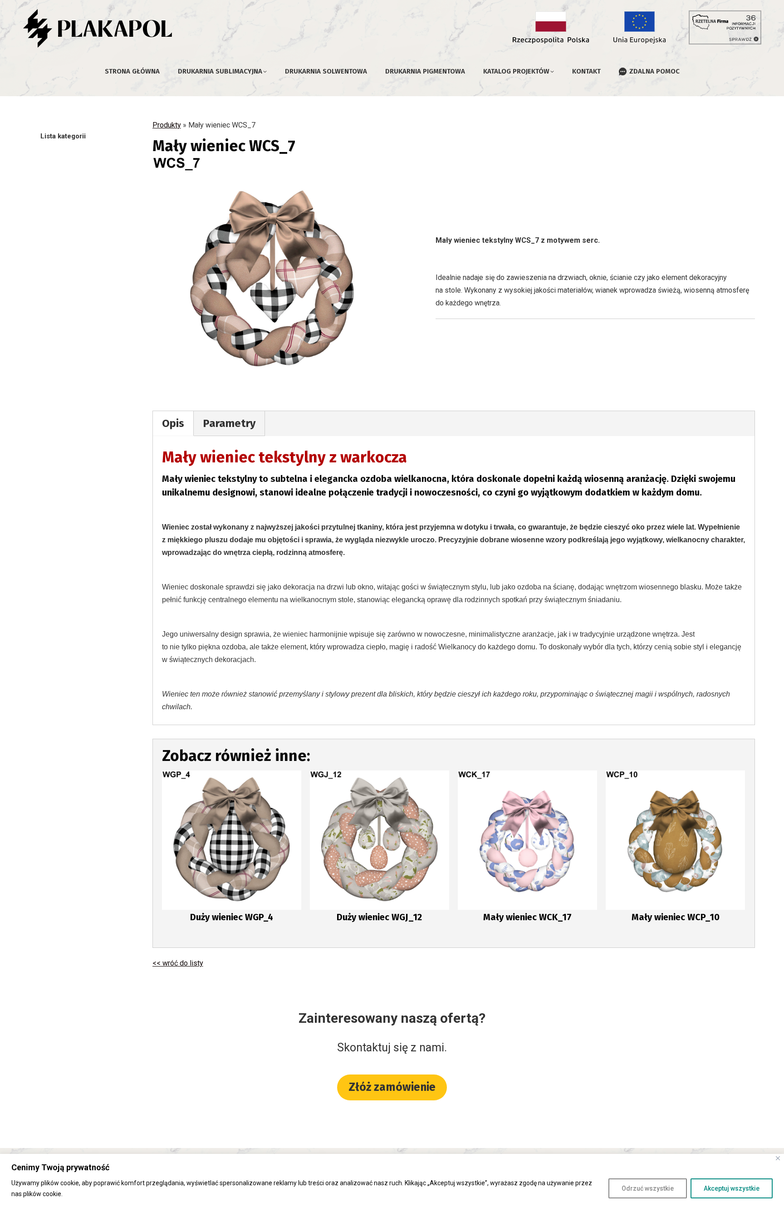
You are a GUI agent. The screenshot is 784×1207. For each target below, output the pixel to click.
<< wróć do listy (177, 963)
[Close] (778, 1158)
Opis (173, 423)
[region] (392, 1180)
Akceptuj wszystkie (732, 1188)
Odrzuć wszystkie (648, 1188)
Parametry (229, 423)
